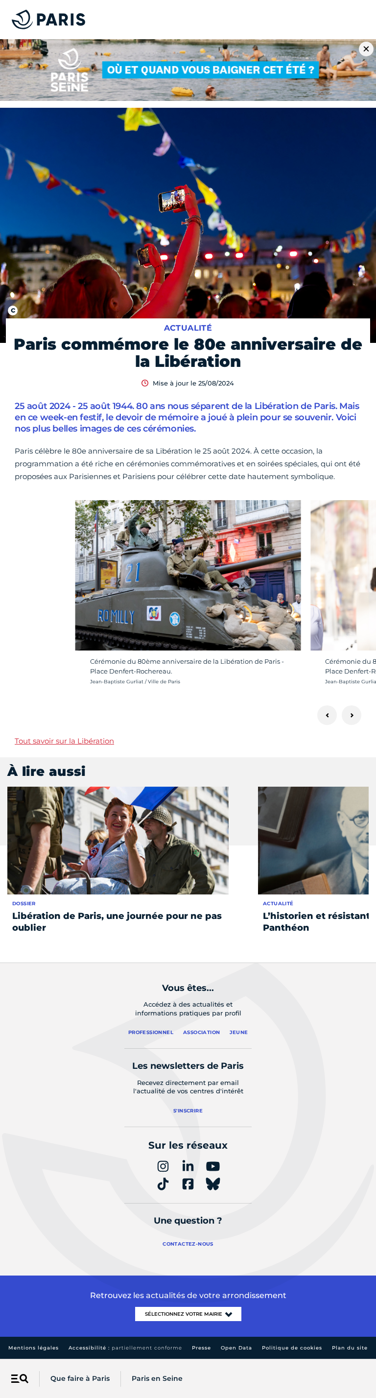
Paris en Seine (157, 1378)
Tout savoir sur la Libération (64, 741)
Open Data (236, 1348)
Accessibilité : (125, 1348)
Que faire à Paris (80, 1378)
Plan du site (350, 1348)
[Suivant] (351, 715)
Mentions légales (33, 1348)
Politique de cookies (292, 1348)
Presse (201, 1348)
